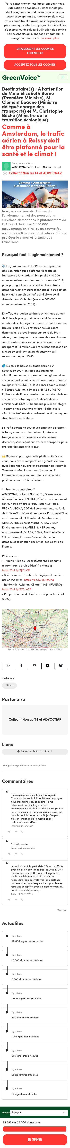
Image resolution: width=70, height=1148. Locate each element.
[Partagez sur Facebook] (22, 666)
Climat (9, 685)
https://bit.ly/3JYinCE (16, 570)
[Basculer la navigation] (63, 77)
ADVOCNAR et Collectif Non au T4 (34, 167)
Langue (6, 1113)
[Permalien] (22, 831)
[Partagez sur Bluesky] (61, 666)
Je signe (35, 1139)
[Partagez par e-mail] (35, 666)
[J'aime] (9, 832)
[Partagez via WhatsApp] (8, 666)
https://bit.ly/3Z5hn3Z (16, 589)
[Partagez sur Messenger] (48, 666)
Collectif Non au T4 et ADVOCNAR (35, 173)
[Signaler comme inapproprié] (16, 832)
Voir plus (61, 910)
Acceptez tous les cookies (35, 64)
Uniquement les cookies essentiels (35, 51)
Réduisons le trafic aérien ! (36, 751)
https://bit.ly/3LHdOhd (39, 580)
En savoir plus (50, 38)
